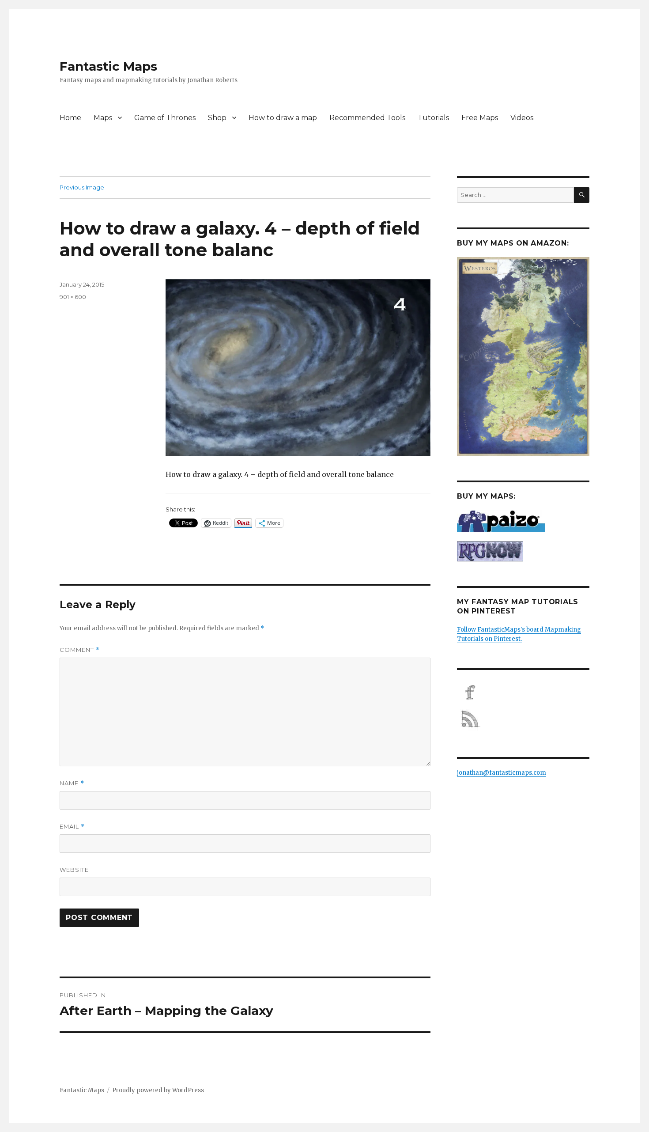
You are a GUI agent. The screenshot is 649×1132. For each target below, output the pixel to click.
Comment (80, 650)
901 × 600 (73, 296)
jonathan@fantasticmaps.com (501, 772)
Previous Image (82, 187)
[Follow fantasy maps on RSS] (523, 719)
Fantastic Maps (108, 66)
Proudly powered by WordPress (158, 1090)
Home (70, 118)
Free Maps (479, 118)
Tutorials (433, 118)
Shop (217, 118)
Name (72, 783)
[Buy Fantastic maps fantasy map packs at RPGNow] (523, 551)
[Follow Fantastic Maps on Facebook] (523, 692)
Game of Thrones (165, 118)
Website (74, 869)
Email (72, 826)
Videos (521, 118)
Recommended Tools (367, 118)
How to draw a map (283, 118)
